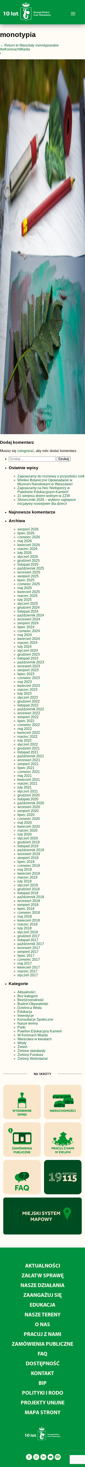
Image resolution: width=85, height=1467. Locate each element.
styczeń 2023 (27, 697)
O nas (42, 1324)
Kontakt (42, 1373)
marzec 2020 (27, 830)
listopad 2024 (27, 611)
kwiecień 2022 (28, 732)
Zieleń (22, 1047)
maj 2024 (24, 635)
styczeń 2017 (27, 975)
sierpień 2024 (28, 623)
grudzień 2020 (28, 795)
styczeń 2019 (27, 885)
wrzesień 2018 (28, 901)
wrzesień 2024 (28, 619)
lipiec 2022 (25, 721)
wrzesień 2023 (28, 666)
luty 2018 (24, 928)
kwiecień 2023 (28, 686)
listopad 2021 (27, 752)
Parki (21, 1027)
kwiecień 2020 (28, 826)
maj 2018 (24, 916)
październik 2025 (30, 568)
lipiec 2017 (25, 955)
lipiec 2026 (25, 533)
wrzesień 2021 (28, 760)
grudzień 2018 (28, 889)
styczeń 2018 (27, 932)
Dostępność (43, 1363)
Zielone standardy (31, 1051)
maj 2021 (24, 776)
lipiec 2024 (25, 627)
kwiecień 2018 (28, 920)
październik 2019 (30, 850)
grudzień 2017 (28, 936)
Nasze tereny (27, 1023)
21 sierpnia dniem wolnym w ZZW (43, 496)
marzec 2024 (27, 643)
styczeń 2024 (27, 650)
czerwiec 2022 (28, 725)
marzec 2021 (27, 783)
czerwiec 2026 (28, 537)
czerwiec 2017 (28, 959)
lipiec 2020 (25, 815)
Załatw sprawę (43, 1275)
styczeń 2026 (27, 556)
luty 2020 (24, 834)
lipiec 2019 (25, 862)
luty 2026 (24, 553)
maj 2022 (24, 729)
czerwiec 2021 (28, 772)
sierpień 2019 (28, 858)
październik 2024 (30, 615)
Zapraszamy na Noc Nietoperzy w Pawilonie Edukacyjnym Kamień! (43, 490)
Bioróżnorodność (30, 1000)
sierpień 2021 (28, 764)
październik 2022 (30, 709)
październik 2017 (30, 944)
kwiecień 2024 (28, 639)
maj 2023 (24, 682)
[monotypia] (42, 247)
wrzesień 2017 (28, 948)
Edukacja (24, 1011)
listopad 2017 (27, 940)
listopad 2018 (27, 893)
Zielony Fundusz (30, 1055)
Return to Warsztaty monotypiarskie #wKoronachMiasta (29, 47)
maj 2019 (24, 869)
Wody (21, 1043)
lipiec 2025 (25, 580)
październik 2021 (30, 756)
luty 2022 (24, 740)
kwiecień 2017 (28, 967)
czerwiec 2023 (28, 678)
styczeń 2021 (27, 791)
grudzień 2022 (28, 701)
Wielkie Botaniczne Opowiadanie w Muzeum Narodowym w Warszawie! (45, 482)
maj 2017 (24, 963)
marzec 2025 (27, 596)
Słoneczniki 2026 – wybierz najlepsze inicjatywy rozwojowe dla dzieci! (46, 501)
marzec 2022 (27, 736)
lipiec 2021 (25, 768)
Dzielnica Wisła (29, 1008)
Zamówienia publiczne (42, 1343)
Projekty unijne (43, 1402)
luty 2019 (24, 881)
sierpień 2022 (28, 717)
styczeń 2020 (27, 838)
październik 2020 (30, 803)
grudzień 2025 (28, 560)
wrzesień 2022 (28, 713)
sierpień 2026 (28, 529)
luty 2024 (24, 646)
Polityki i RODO (42, 1392)
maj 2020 (24, 822)
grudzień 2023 (28, 654)
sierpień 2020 (28, 811)
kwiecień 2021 (28, 779)
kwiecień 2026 (28, 545)
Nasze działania (42, 1285)
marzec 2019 (27, 877)
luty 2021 (24, 787)
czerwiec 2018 (28, 912)
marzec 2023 (27, 689)
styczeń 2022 (27, 744)
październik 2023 (30, 662)
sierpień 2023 (28, 670)
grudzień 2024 (28, 607)
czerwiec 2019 (28, 865)
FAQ (42, 1353)
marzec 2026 (27, 549)
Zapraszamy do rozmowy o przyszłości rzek (51, 476)
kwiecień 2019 (28, 873)
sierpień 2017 (28, 952)
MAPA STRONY (43, 1412)
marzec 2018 (27, 924)
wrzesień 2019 (28, 854)
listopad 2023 (27, 658)
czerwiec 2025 (28, 584)
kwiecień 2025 (28, 592)
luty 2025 (24, 599)
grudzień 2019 (28, 842)
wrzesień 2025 (28, 572)
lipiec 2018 (25, 908)
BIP (43, 1382)
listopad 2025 (27, 564)
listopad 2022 (27, 705)
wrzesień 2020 (28, 807)
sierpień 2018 (28, 905)
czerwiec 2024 (28, 631)
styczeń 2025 (27, 603)
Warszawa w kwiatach (34, 1039)
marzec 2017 (27, 971)
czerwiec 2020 (28, 819)
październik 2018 (30, 897)
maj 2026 (24, 541)
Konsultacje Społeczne (35, 1019)
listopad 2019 (27, 846)
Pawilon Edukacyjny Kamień (39, 1031)
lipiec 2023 (25, 674)
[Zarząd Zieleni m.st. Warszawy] (27, 20)
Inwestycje (25, 1015)
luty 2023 (24, 693)
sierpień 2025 (28, 576)
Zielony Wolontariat (32, 1058)
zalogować (25, 451)
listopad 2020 (27, 799)
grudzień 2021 (28, 748)
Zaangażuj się (42, 1294)
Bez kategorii (27, 996)
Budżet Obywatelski (32, 1004)
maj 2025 (24, 588)
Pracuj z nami (42, 1334)
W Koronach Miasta (32, 1035)
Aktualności (26, 992)
